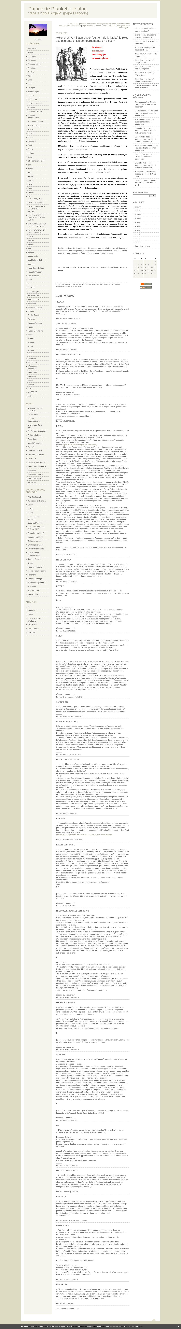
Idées (30, 157)
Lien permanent (66, 284)
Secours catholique (35, 579)
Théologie (32, 471)
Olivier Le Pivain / (141, 128)
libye (101, 284)
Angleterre (32, 68)
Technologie (32, 362)
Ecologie (31, 107)
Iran (29, 165)
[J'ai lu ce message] (178, 1326)
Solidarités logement (36, 583)
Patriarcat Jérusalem (36, 455)
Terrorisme (32, 376)
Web (29, 396)
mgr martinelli (115, 284)
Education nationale (35, 122)
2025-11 (138, 242)
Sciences (31, 339)
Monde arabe (33, 256)
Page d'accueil (87, 26)
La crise (31, 181)
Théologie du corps (35, 474)
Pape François (33, 292)
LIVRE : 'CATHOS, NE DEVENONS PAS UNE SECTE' (36, 217)
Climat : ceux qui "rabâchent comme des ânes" (145, 104)
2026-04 (138, 223)
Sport (30, 354)
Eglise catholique (34, 435)
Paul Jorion (32, 625)
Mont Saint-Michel (35, 260)
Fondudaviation (141, 172)
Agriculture (32, 56)
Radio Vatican (33, 629)
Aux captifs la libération (37, 501)
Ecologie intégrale (35, 111)
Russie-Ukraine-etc (35, 331)
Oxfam (30, 563)
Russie (30, 327)
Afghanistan (32, 48)
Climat (30, 513)
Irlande (30, 169)
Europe (31, 137)
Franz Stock (32, 439)
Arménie (31, 72)
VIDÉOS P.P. (32, 392)
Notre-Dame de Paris (36, 268)
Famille (31, 145)
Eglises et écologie (35, 541)
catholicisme (70, 286)
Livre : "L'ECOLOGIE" (36, 203)
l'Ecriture (31, 447)
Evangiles (31, 141)
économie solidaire (35, 537)
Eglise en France (34, 126)
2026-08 (138, 207)
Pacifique (31, 288)
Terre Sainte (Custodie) (37, 467)
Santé (30, 335)
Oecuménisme (33, 276)
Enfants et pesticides (36, 549)
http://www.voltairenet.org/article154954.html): (80, 445)
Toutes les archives (142, 246)
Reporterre (32, 575)
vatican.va (32, 482)
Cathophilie (32, 100)
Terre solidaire (33, 595)
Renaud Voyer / (141, 180)
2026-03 (138, 227)
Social (30, 347)
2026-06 (138, 215)
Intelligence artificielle (36, 161)
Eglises (31, 130)
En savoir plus (137, 1327)
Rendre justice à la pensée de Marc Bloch (145, 174)
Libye (30, 188)
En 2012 (31, 133)
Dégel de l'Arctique (35, 523)
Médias (31, 244)
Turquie (31, 384)
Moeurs (31, 252)
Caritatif (31, 96)
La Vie (30, 615)
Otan (30, 284)
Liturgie (31, 192)
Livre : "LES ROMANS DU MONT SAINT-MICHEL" (36, 208)
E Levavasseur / (141, 111)
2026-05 (138, 219)
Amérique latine (34, 64)
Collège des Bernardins (37, 431)
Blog (29, 84)
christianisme (60, 286)
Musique (31, 264)
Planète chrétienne (35, 307)
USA (29, 388)
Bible (30, 80)
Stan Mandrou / (141, 102)
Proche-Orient (33, 315)
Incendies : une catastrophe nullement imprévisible (146, 113)
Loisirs (30, 236)
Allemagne (32, 60)
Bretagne (31, 88)
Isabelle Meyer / (141, 146)
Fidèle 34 (31, 611)
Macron (31, 240)
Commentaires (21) (79, 284)
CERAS (31, 509)
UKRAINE (31, 633)
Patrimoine (32, 303)
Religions (31, 319)
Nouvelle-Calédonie (35, 272)
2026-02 (138, 231)
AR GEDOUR (33, 415)
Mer (29, 248)
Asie (29, 76)
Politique (31, 311)
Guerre (30, 149)
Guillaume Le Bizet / (142, 137)
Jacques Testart (34, 559)
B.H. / (137, 119)
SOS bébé (32, 587)
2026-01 (138, 234)
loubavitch (78, 286)
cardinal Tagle (33, 92)
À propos (38, 40)
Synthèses (32, 358)
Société (31, 351)
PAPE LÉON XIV (34, 299)
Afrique (30, 52)
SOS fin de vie (33, 591)
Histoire (31, 153)
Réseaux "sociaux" (35, 323)
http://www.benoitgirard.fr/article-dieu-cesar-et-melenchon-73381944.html (84, 835)
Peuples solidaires (35, 567)
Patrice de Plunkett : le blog (57, 8)
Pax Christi (32, 459)
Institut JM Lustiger (35, 443)
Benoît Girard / (68, 840)
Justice (30, 177)
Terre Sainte (32, 373)
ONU (30, 280)
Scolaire (31, 343)
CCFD (30, 505)
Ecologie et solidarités (36, 533)
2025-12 (138, 238)
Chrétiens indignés (35, 104)
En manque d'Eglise (35, 545)
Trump (30, 380)
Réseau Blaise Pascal (36, 463)
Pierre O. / (139, 154)
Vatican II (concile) (35, 478)
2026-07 (138, 211)
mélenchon (95, 284)
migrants (107, 284)
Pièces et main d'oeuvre (37, 571)
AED (29, 607)
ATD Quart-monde (35, 497)
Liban (30, 185)
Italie (30, 173)
